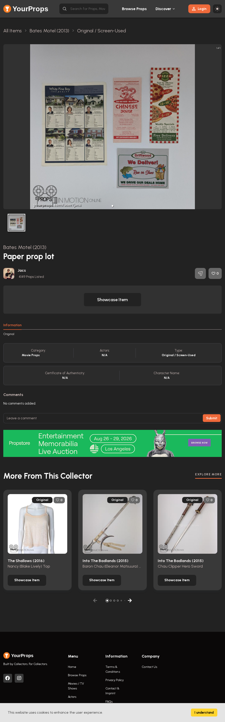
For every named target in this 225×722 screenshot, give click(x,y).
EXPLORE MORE (208, 474)
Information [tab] (12, 325)
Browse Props (134, 8)
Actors (72, 697)
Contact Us (149, 667)
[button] (112, 206)
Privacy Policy (114, 680)
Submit (211, 418)
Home (72, 667)
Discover (163, 8)
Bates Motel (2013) (24, 247)
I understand (204, 713)
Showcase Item (112, 299)
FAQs (108, 702)
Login (202, 9)
